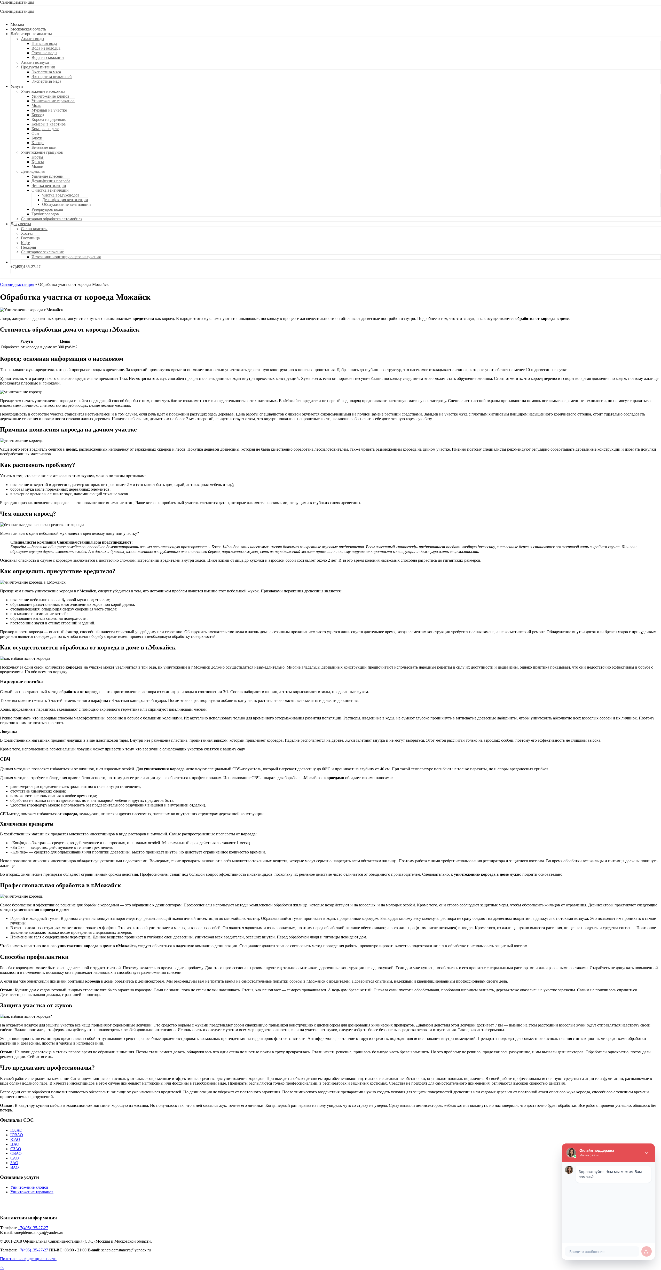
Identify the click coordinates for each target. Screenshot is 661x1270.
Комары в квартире (49, 124)
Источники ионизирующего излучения (66, 257)
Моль (36, 105)
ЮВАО (16, 1135)
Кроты (37, 157)
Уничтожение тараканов (53, 101)
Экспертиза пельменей (52, 76)
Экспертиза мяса (46, 72)
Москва (17, 24)
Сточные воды (44, 53)
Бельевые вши (44, 147)
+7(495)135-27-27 (33, 1228)
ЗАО (14, 1163)
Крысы (38, 162)
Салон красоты (34, 228)
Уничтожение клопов (50, 96)
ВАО (14, 1167)
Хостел (27, 233)
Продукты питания (38, 67)
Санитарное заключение (42, 252)
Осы (35, 133)
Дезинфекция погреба (51, 181)
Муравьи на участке (49, 110)
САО (14, 1158)
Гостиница (30, 238)
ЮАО (15, 1139)
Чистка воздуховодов (61, 195)
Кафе (25, 242)
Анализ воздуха (35, 62)
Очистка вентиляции (50, 190)
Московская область (28, 29)
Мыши (37, 166)
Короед (38, 115)
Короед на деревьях (49, 119)
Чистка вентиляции (49, 185)
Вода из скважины (48, 57)
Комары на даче (45, 129)
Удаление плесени (48, 176)
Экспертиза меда (46, 81)
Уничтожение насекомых (43, 91)
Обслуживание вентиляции (66, 204)
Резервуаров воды (47, 209)
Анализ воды (32, 38)
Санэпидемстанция (17, 2)
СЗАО (15, 1149)
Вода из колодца (46, 48)
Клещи (38, 142)
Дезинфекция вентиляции (65, 200)
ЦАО (14, 1144)
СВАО (16, 1153)
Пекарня (28, 247)
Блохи (37, 138)
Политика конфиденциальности (28, 1259)
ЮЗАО (16, 1130)
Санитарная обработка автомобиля (51, 219)
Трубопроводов (45, 214)
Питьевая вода (44, 43)
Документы (21, 224)
